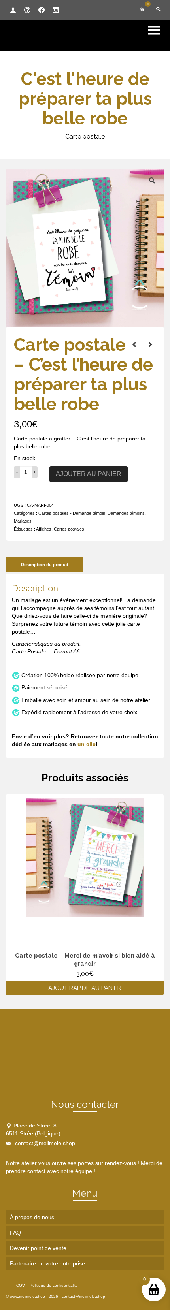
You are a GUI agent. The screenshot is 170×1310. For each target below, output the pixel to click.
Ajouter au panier (88, 474)
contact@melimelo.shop (44, 1143)
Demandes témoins (126, 513)
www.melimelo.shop (27, 1296)
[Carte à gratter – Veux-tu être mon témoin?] (134, 344)
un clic (86, 744)
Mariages (23, 521)
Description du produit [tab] (44, 564)
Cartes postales (69, 529)
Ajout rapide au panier (84, 988)
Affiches (43, 529)
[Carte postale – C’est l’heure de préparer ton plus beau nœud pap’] (150, 344)
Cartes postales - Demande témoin (71, 513)
